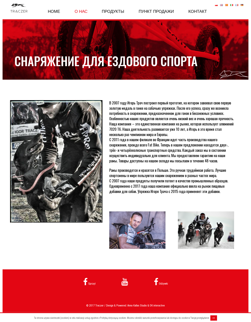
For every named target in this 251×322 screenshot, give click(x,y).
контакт (197, 11)
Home (54, 11)
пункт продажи (156, 11)
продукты (113, 11)
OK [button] (213, 318)
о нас (81, 11)
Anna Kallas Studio (137, 305)
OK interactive (157, 305)
